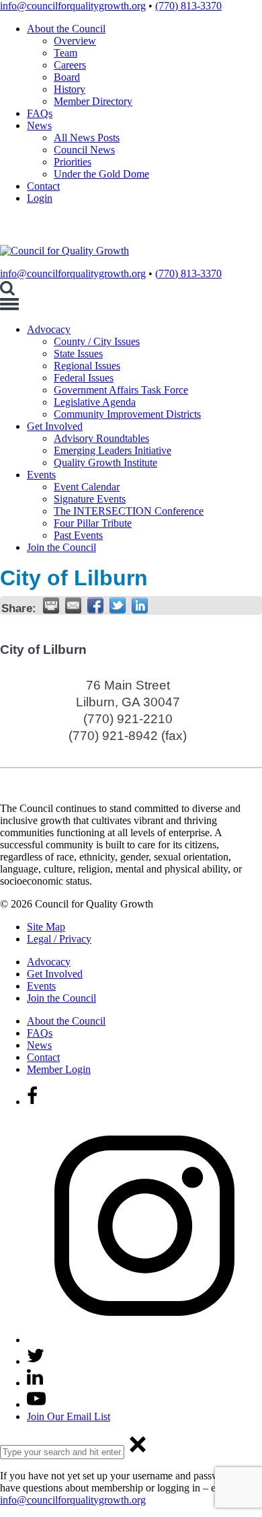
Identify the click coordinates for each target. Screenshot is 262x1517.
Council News (84, 149)
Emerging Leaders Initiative (112, 450)
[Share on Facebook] (95, 605)
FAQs (39, 113)
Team (65, 53)
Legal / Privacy (59, 939)
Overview (75, 40)
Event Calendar (87, 486)
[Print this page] (51, 605)
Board (67, 77)
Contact (43, 186)
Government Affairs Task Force (121, 390)
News (39, 125)
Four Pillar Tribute (93, 523)
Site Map (46, 926)
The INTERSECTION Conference (129, 511)
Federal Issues (84, 377)
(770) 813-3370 (188, 5)
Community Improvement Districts (127, 414)
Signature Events (90, 499)
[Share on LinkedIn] (140, 605)
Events (41, 474)
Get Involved (55, 426)
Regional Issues (87, 365)
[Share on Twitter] (118, 605)
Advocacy (49, 329)
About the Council (66, 28)
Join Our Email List (68, 1416)
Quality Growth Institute (105, 462)
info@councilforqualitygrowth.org (73, 5)
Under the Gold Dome (101, 174)
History (69, 89)
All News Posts (87, 137)
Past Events (78, 535)
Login (39, 198)
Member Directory (93, 101)
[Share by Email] (73, 605)
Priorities (72, 162)
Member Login (59, 1069)
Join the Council (61, 547)
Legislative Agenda (95, 402)
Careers (70, 65)
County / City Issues (97, 341)
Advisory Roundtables (101, 438)
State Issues (78, 353)
